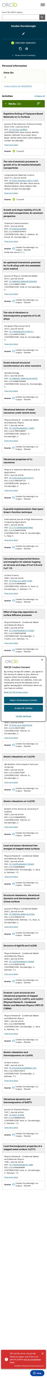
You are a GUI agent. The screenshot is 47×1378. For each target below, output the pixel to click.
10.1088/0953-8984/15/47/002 (22, 914)
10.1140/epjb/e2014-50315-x (21, 331)
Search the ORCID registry (12, 12)
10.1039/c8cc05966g (18, 229)
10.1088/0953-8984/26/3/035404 (23, 281)
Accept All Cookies (23, 708)
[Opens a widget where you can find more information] (37, 1373)
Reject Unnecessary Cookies (23, 700)
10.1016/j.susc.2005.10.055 (20, 581)
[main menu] (43, 5)
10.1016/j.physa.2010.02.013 (21, 478)
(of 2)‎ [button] (22, 252)
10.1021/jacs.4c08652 (18, 129)
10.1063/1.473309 (16, 1115)
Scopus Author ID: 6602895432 (18, 86)
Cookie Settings (23, 716)
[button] (39, 96)
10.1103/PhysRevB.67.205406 (21, 961)
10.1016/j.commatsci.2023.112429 (23, 180)
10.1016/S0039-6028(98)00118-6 (22, 1068)
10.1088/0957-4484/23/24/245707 (23, 378)
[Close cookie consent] (42, 660)
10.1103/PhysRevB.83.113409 (21, 428)
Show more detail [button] (11, 145)
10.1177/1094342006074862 (21, 527)
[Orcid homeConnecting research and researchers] (9, 4)
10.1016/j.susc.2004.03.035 (20, 725)
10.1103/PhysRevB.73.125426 (21, 630)
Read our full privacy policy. (16, 692)
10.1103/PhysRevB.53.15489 (21, 1164)
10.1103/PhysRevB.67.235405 (21, 864)
